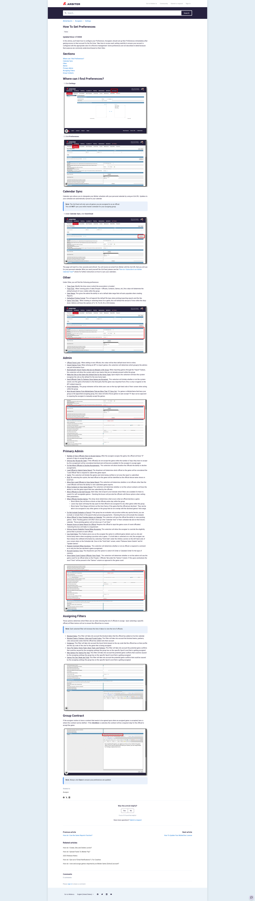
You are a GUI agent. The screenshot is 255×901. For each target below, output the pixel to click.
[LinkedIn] (69, 798)
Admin (65, 66)
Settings (88, 21)
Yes (124, 811)
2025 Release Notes (70, 856)
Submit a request (177, 3)
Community (164, 3)
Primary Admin (68, 68)
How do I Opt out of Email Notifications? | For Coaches (82, 860)
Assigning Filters (69, 71)
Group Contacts (68, 73)
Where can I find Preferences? (73, 59)
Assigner (66, 792)
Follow (66, 32)
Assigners (78, 21)
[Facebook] (64, 798)
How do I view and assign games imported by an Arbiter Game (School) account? (91, 864)
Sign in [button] (188, 3)
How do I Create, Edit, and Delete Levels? (77, 848)
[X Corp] (66, 798)
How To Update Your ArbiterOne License (178, 835)
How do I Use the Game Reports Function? (77, 835)
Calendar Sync (68, 61)
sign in (70, 884)
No (131, 811)
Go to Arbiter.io (151, 3)
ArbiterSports (67, 21)
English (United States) (84, 894)
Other (65, 63)
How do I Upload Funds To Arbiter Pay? (76, 852)
